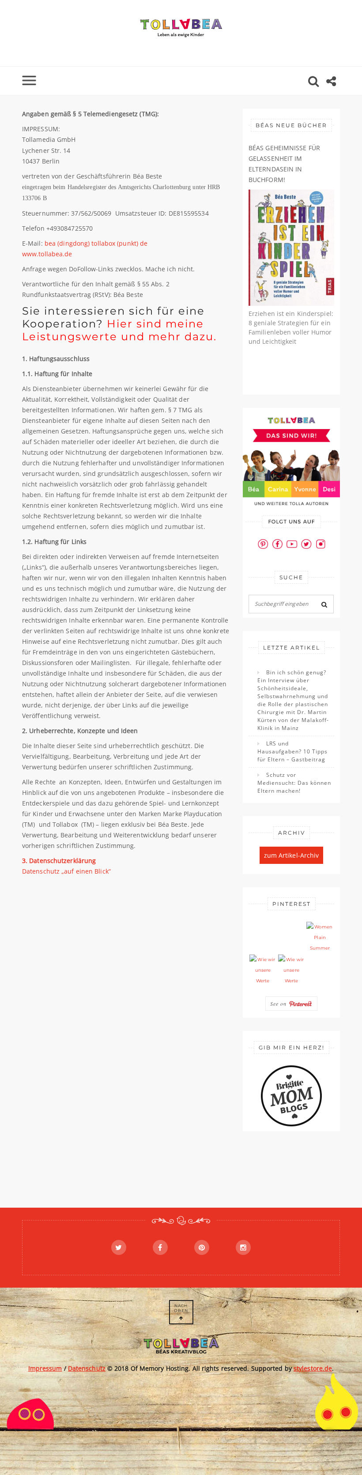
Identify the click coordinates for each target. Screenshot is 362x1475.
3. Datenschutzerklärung (59, 860)
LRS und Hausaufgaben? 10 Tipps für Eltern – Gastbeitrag (292, 751)
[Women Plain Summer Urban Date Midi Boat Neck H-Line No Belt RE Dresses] (319, 938)
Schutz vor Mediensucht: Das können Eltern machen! (294, 783)
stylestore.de (313, 1368)
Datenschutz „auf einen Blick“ (66, 871)
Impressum (45, 1368)
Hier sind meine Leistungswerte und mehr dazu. (121, 330)
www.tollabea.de (47, 254)
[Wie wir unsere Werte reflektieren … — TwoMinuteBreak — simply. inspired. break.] (262, 970)
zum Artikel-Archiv (291, 855)
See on (279, 1003)
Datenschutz (87, 1368)
